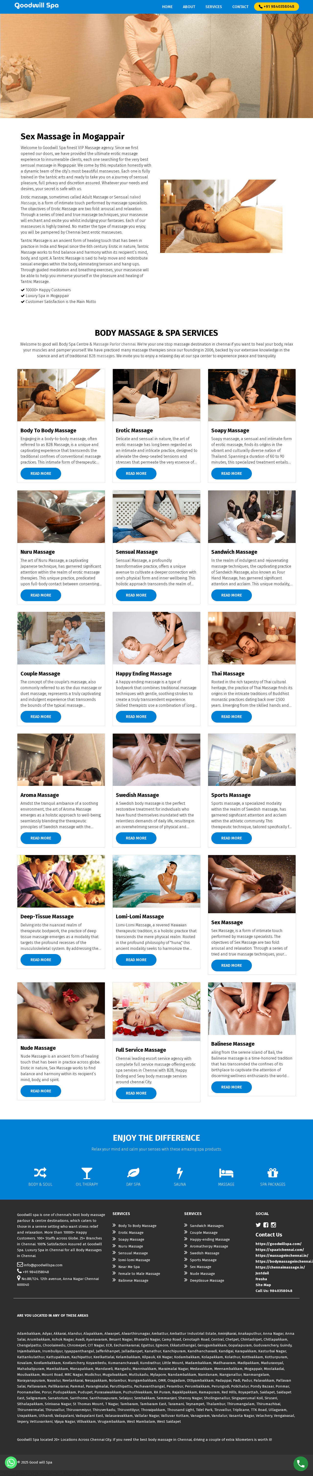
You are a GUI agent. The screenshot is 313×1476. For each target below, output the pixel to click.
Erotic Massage (131, 1232)
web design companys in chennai (28, 1473)
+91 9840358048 (278, 6)
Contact (240, 6)
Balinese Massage (133, 1280)
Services (213, 6)
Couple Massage (204, 1232)
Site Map (263, 1285)
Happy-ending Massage (210, 1239)
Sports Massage (203, 1260)
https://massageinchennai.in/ (282, 1255)
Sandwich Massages (207, 1226)
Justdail (262, 1273)
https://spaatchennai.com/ (280, 1250)
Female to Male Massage (139, 1273)
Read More (41, 473)
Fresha (261, 1279)
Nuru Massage (130, 1246)
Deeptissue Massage (207, 1280)
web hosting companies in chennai (86, 1473)
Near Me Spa (129, 1267)
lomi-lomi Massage (134, 1260)
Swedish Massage (204, 1253)
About (189, 6)
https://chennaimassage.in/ (280, 1267)
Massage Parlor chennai (114, 344)
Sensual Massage (133, 1253)
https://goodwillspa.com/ (279, 1244)
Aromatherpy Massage (209, 1246)
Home (167, 6)
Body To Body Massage (137, 1226)
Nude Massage (202, 1273)
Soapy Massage (131, 1239)
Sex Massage (200, 1267)
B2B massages (102, 356)
